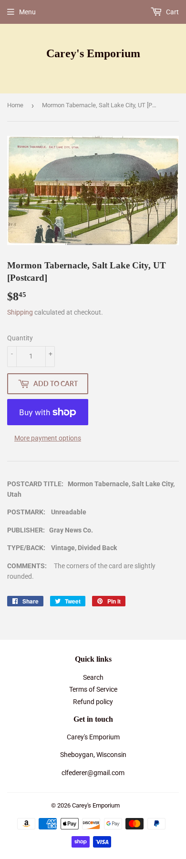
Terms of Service (93, 689)
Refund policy (93, 702)
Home (15, 105)
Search (93, 677)
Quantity (20, 338)
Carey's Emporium (93, 53)
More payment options (47, 438)
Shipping (20, 312)
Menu (27, 12)
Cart (172, 12)
